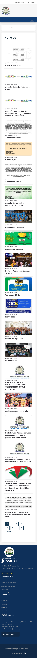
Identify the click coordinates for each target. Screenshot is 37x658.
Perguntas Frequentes (8, 593)
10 (26, 528)
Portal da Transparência (8, 582)
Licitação (4, 604)
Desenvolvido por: (17, 653)
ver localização (10, 634)
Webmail (4, 614)
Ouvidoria (4, 607)
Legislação (4, 589)
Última (9, 532)
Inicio (5, 28)
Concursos (4, 600)
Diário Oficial (5, 611)
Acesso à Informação (8, 586)
